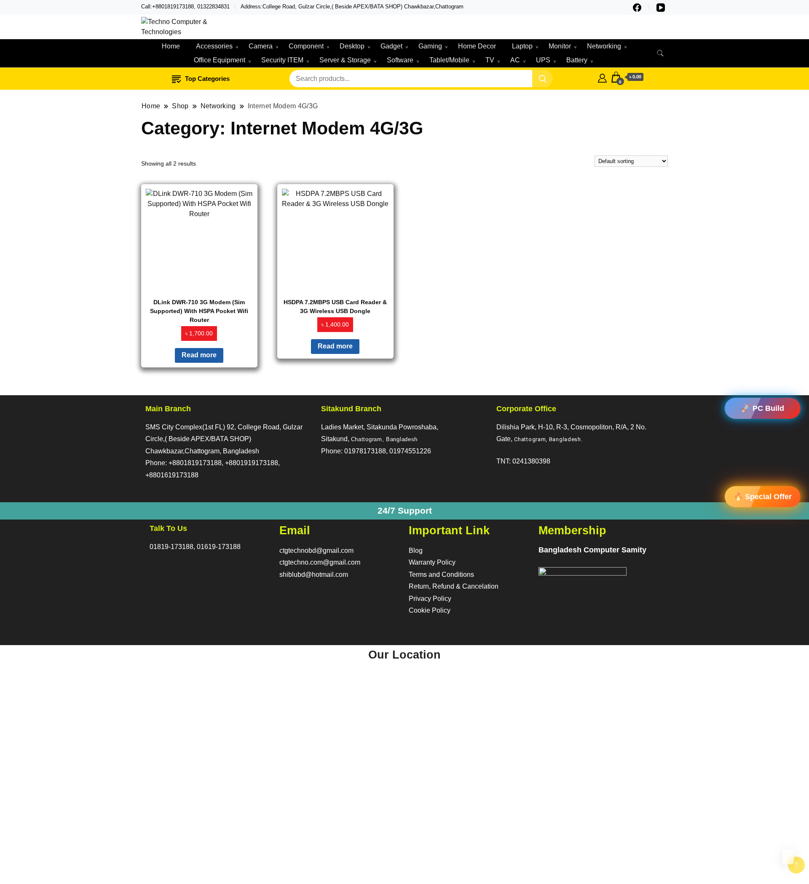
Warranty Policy (432, 562)
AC (515, 60)
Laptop (522, 46)
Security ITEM (282, 60)
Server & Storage (345, 60)
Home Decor (477, 46)
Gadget (391, 46)
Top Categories (207, 78)
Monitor (560, 46)
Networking (604, 46)
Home (171, 46)
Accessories (214, 46)
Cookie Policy (429, 610)
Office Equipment (219, 60)
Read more (199, 355)
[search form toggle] (660, 53)
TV (489, 60)
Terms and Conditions (441, 574)
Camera (261, 46)
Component (306, 46)
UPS (543, 60)
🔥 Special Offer (763, 496)
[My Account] (602, 77)
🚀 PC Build (762, 408)
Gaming (430, 46)
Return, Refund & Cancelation (453, 586)
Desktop (352, 46)
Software (400, 60)
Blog (416, 550)
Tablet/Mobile (449, 60)
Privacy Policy (430, 598)
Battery (576, 60)
